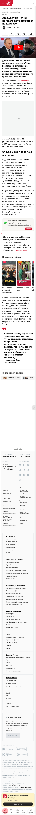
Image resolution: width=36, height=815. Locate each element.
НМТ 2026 (9, 665)
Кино (8, 634)
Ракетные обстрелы (12, 562)
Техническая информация (24, 501)
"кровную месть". (21, 250)
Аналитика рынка (11, 680)
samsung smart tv (22, 754)
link (20, 465)
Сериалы (9, 648)
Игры (21, 523)
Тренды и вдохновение (13, 686)
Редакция (5, 490)
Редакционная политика (6, 494)
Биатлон (8, 704)
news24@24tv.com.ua (9, 457)
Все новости (10, 536)
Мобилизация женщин (13, 594)
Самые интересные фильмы (15, 637)
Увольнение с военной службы (16, 588)
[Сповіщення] (33, 3)
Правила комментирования (25, 497)
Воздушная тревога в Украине (16, 570)
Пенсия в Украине (12, 627)
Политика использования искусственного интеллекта (7, 518)
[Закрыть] (32, 795)
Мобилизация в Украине (15, 586)
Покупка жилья (11, 683)
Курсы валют (10, 616)
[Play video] (18, 47)
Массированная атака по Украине (17, 573)
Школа (8, 663)
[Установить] (18, 800)
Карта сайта (23, 520)
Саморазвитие (10, 668)
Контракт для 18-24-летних (14, 596)
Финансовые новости (13, 619)
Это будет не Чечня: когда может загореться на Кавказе (28, 8)
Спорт (8, 693)
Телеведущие (6, 501)
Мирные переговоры (13, 568)
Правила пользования (9, 508)
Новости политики (15, 8)
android (8, 749)
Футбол (8, 698)
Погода (8, 553)
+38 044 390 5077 (25, 457)
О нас (4, 487)
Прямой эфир (10, 544)
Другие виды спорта (12, 706)
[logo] (8, 3)
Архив (21, 517)
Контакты (22, 505)
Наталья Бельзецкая (13, 27)
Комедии (9, 645)
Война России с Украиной (15, 559)
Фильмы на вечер (11, 643)
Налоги (8, 625)
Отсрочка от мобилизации (14, 599)
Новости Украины (11, 542)
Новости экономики (13, 611)
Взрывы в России (11, 576)
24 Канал (5, 8)
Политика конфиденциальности (9, 512)
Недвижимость (11, 678)
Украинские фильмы (12, 640)
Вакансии (22, 509)
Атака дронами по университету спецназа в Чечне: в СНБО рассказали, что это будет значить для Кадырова (17, 143)
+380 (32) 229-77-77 (14, 785)
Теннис (8, 701)
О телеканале (6, 498)
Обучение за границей (13, 671)
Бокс (7, 695)
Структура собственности (24, 513)
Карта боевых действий (13, 565)
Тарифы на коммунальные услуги (17, 622)
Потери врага (10, 579)
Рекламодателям (7, 505)
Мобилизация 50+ (11, 591)
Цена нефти (10, 614)
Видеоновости (10, 547)
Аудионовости (10, 550)
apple (22, 749)
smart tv (8, 754)
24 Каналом (23, 80)
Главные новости (11, 539)
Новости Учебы (12, 655)
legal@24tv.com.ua (25, 787)
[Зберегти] (31, 33)
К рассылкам (12, 736)
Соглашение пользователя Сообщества (24, 492)
